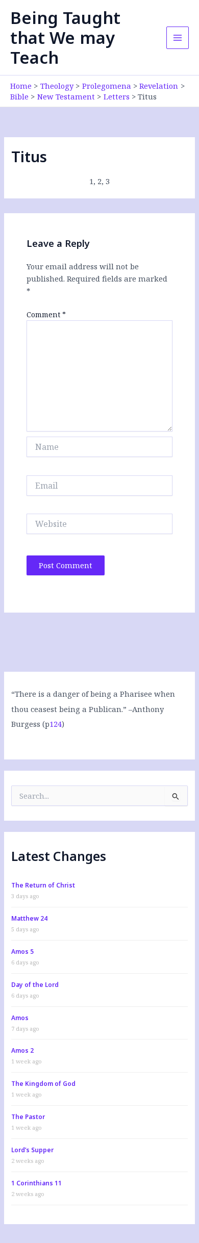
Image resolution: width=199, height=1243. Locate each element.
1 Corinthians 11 (36, 1183)
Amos (20, 1017)
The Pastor (28, 1116)
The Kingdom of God (43, 1083)
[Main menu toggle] (177, 38)
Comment (46, 314)
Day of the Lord (35, 984)
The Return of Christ (43, 885)
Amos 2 (22, 1050)
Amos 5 (22, 951)
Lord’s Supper (32, 1150)
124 (55, 724)
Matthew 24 (29, 918)
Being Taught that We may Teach (65, 37)
